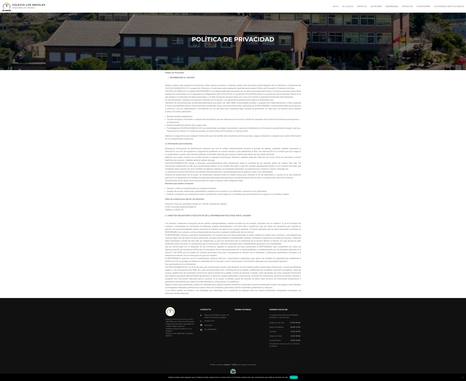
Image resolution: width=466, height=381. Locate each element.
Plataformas (423, 6)
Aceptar (294, 377)
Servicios (362, 6)
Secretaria (376, 6)
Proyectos (407, 6)
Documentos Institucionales (449, 6)
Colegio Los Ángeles (28, 4)
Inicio (336, 6)
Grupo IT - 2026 (230, 365)
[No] (463, 377)
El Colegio (347, 6)
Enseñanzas (392, 6)
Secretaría (208, 325)
